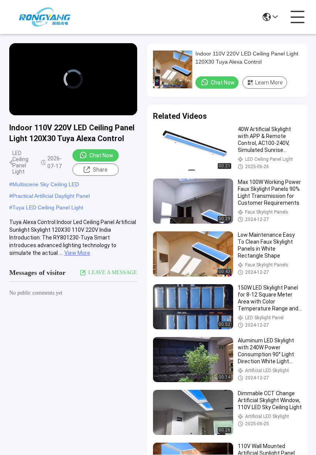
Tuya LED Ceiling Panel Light (47, 207)
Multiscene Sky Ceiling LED (45, 184)
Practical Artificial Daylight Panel (51, 196)
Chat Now (101, 155)
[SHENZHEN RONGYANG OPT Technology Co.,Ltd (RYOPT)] (44, 17)
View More (77, 253)
